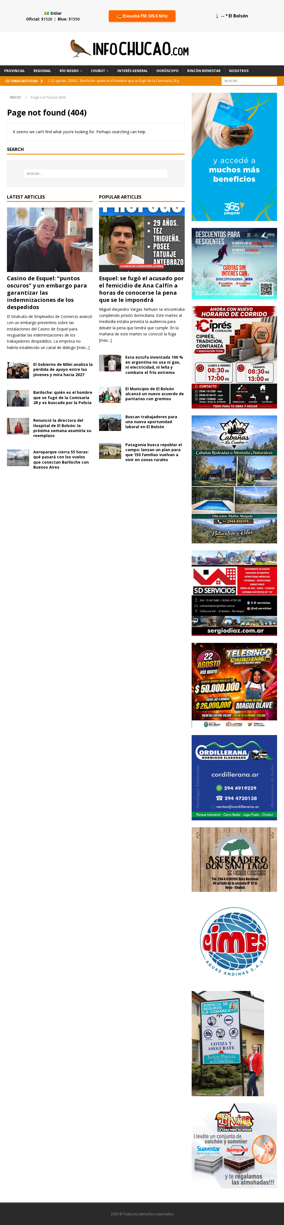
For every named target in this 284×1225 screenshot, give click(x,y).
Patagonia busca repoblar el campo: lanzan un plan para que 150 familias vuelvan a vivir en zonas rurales (153, 452)
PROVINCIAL (14, 70)
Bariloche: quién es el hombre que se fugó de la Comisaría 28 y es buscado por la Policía (62, 397)
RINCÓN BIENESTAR (203, 70)
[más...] (83, 347)
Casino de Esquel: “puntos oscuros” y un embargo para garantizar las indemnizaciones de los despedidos (47, 292)
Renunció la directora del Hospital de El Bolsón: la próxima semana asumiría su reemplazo (62, 428)
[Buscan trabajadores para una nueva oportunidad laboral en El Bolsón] (110, 422)
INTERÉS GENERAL (132, 70)
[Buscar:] (249, 80)
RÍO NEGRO (69, 70)
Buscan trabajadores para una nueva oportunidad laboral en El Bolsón (151, 421)
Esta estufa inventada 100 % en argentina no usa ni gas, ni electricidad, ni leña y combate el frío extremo (154, 365)
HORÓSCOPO (167, 70)
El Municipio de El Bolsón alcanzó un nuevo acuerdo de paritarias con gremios (154, 393)
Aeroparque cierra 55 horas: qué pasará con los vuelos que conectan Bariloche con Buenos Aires (61, 459)
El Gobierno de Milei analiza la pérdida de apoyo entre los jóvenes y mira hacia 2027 (63, 369)
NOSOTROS (238, 70)
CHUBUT (98, 70)
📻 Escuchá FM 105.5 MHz (142, 16)
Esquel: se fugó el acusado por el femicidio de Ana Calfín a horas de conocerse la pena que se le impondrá (141, 289)
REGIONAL (42, 70)
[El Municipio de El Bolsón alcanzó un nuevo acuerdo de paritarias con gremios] (110, 394)
